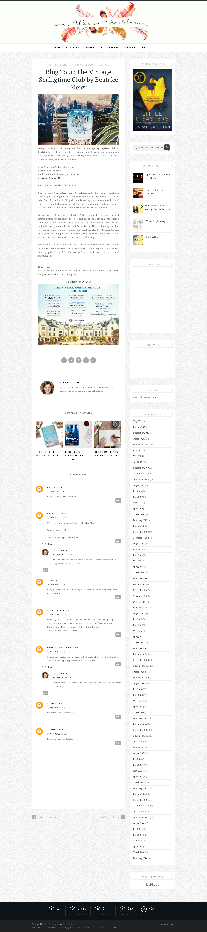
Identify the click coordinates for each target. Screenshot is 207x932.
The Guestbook (152, 237)
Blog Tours (77, 65)
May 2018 (137, 561)
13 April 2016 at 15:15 (56, 652)
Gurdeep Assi (55, 703)
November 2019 (141, 473)
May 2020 (138, 456)
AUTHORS (91, 47)
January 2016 (139, 724)
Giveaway (89, 65)
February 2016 (140, 718)
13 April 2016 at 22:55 (56, 707)
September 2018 (141, 537)
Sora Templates (52, 924)
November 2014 (141, 805)
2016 (51, 65)
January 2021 (139, 427)
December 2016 (141, 660)
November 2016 (141, 666)
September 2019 (141, 479)
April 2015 (138, 776)
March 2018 (138, 572)
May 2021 (137, 421)
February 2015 (140, 788)
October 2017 (139, 602)
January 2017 (139, 654)
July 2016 (137, 689)
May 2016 (137, 701)
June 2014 (138, 835)
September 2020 (141, 444)
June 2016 (138, 695)
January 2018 (139, 584)
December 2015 (141, 730)
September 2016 (141, 677)
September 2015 (141, 747)
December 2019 (141, 467)
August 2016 (139, 683)
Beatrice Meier (62, 65)
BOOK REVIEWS (73, 47)
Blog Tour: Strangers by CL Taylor (76, 456)
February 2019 (140, 520)
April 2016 (138, 706)
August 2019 (139, 485)
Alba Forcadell (70, 382)
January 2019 (139, 526)
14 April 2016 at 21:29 (62, 678)
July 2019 (137, 491)
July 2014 (137, 829)
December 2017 (141, 590)
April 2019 (138, 508)
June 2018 (138, 555)
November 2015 (141, 735)
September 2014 (141, 817)
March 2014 (138, 852)
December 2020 (141, 432)
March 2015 (138, 782)
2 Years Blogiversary (155, 221)
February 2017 (140, 648)
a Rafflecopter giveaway (78, 281)
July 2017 (137, 619)
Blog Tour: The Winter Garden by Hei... (48, 456)
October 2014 (139, 811)
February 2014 (140, 858)
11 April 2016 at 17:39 (56, 584)
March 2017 (138, 642)
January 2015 (139, 794)
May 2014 (137, 840)
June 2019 (138, 497)
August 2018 (138, 543)
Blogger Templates (71, 924)
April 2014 (138, 846)
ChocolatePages (58, 610)
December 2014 (141, 800)
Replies (48, 544)
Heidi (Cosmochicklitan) (63, 647)
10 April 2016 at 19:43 (56, 491)
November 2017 (141, 596)
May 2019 (137, 502)
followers (78, 914)
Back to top (167, 924)
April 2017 (138, 636)
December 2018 (141, 532)
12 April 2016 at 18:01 (56, 614)
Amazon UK (55, 178)
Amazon (42, 178)
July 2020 (137, 450)
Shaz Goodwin (56, 513)
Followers (103, 914)
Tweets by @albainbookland (147, 397)
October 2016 (139, 671)
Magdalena (54, 487)
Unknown (53, 580)
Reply (118, 500)
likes (53, 914)
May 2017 (137, 631)
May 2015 (137, 770)
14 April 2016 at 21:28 (62, 554)
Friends (126, 914)
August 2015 (138, 753)
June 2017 (138, 625)
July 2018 (137, 549)
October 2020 (140, 438)
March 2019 (138, 514)
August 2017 (138, 613)
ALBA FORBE (79, 927)
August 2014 (139, 823)
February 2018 (140, 578)
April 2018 (138, 566)
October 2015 (139, 741)
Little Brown (102, 65)
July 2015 (137, 759)
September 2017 (141, 607)
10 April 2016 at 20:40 (57, 517)
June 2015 (138, 765)
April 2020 (138, 462)
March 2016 (138, 712)
